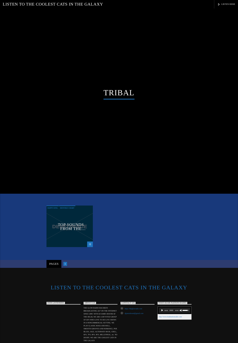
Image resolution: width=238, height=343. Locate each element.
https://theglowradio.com (133, 320)
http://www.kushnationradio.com (170, 328)
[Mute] (181, 321)
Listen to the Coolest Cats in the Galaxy (53, 4)
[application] (174, 321)
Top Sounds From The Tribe (71, 237)
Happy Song (52, 219)
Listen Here (228, 4)
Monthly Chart (67, 219)
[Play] (162, 321)
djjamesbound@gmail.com (134, 324)
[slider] (186, 321)
